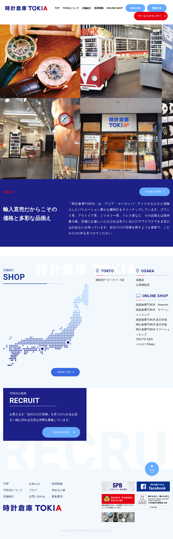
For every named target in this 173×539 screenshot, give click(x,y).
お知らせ (34, 483)
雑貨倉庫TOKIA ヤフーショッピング (152, 312)
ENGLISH (135, 8)
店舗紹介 (86, 8)
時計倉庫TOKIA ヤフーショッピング (153, 332)
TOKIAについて (70, 8)
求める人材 (58, 490)
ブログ (33, 490)
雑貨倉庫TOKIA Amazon (152, 304)
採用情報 (99, 8)
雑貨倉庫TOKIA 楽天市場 (151, 319)
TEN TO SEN (144, 339)
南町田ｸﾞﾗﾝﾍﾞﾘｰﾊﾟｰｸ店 (110, 280)
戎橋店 (140, 280)
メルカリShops (145, 344)
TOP (57, 8)
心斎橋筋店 (143, 284)
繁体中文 (157, 8)
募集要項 (57, 496)
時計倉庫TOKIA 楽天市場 (151, 324)
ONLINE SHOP (115, 8)
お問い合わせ (37, 496)
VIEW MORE (61, 432)
